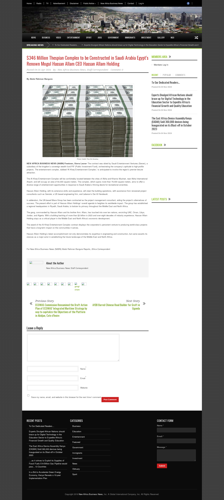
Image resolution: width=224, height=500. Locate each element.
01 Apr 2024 (44, 69)
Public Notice (89, 3)
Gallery (161, 37)
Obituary (76, 468)
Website (83, 387)
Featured (76, 442)
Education (76, 431)
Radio (38, 3)
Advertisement (59, 3)
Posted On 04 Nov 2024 (162, 86)
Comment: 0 (117, 69)
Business (46, 37)
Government (113, 37)
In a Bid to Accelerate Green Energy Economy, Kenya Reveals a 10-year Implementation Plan (45, 475)
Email (82, 378)
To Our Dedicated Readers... (166, 82)
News (33, 37)
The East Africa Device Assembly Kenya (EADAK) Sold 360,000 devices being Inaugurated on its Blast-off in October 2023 (172, 123)
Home (29, 3)
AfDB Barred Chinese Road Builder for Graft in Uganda (116, 306)
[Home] (25, 35)
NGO (172, 37)
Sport (89, 37)
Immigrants (130, 37)
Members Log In (161, 64)
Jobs (100, 37)
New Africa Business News (112, 3)
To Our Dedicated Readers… (67, 45)
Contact (131, 3)
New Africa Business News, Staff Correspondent (83, 69)
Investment (146, 37)
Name (82, 368)
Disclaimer (74, 3)
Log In (141, 3)
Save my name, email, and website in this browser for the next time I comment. (66, 397)
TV (47, 3)
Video (58, 37)
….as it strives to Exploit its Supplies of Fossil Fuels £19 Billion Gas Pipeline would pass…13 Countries (48, 463)
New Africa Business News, (91, 494)
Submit (162, 466)
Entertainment (73, 37)
